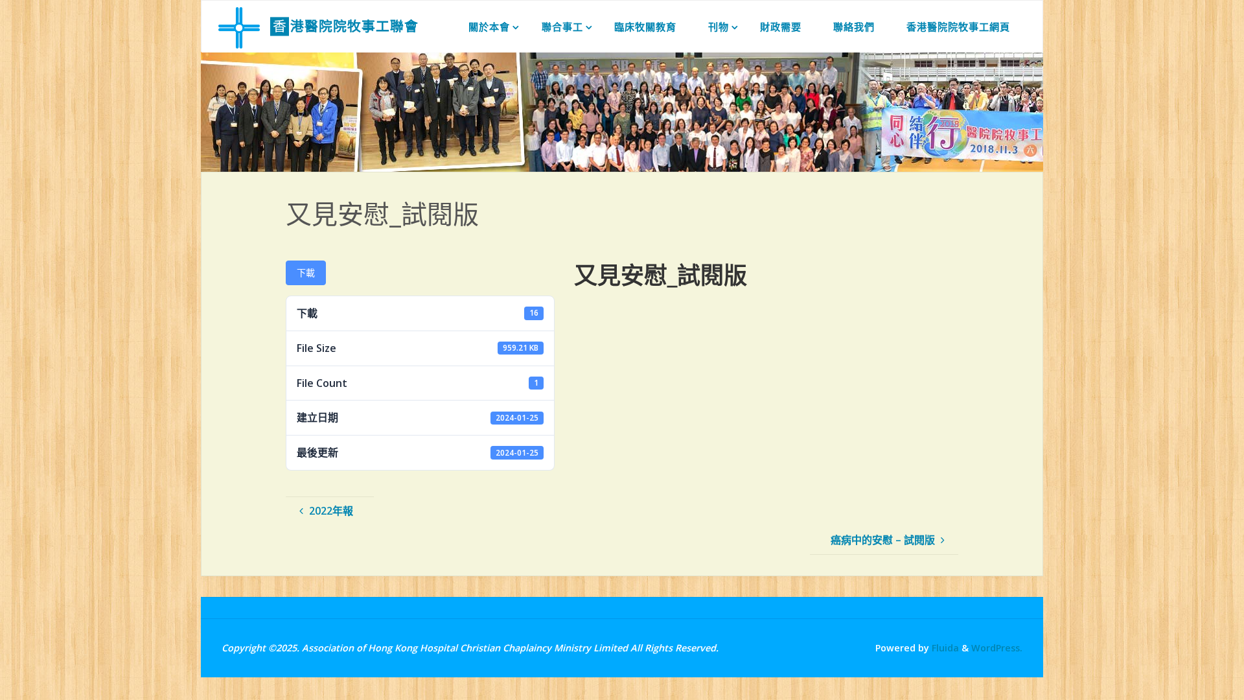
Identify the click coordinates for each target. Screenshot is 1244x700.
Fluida (944, 648)
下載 (306, 272)
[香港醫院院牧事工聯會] (239, 26)
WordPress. (996, 648)
